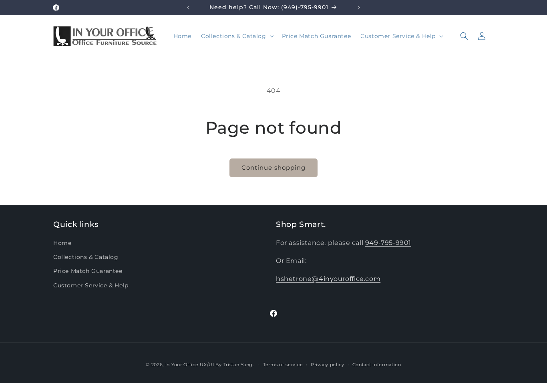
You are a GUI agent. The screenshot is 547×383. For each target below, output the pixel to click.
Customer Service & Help (91, 285)
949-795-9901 (388, 243)
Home (62, 243)
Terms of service (283, 364)
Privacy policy (327, 364)
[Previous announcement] (188, 7)
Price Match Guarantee (88, 271)
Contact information (376, 364)
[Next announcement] (359, 7)
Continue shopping (273, 167)
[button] (236, 36)
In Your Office (182, 364)
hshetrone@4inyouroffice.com (328, 279)
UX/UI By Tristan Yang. (227, 364)
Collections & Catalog (86, 257)
